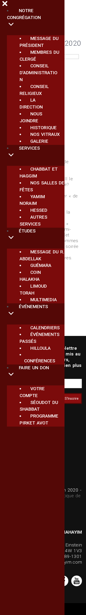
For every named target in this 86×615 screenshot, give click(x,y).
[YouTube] (76, 584)
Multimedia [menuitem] (43, 299)
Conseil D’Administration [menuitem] (38, 72)
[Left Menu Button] (5, 4)
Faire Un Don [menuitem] (34, 367)
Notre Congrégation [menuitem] (24, 14)
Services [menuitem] (29, 148)
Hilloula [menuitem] (40, 348)
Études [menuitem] (27, 231)
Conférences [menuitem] (39, 361)
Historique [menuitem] (43, 127)
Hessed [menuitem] (38, 210)
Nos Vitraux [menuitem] (45, 134)
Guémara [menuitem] (40, 265)
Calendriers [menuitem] (45, 327)
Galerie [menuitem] (39, 141)
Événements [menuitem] (33, 306)
